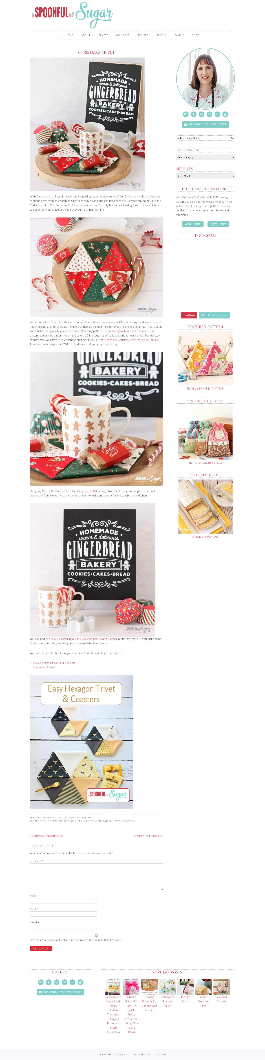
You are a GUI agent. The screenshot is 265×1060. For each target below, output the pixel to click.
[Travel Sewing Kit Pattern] (205, 358)
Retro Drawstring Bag (205, 462)
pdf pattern (105, 821)
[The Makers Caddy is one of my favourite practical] (190, 275)
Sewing (51, 818)
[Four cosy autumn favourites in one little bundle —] (220, 297)
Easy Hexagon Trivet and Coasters (54, 663)
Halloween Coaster (45, 667)
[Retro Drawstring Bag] (205, 432)
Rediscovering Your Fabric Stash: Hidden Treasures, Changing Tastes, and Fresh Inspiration (113, 1015)
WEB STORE (193, 224)
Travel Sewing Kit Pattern (205, 388)
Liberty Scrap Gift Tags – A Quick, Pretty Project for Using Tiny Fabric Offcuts (131, 1015)
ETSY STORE (218, 224)
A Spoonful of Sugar (91, 15)
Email (34, 909)
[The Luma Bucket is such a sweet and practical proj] (190, 252)
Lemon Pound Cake (205, 536)
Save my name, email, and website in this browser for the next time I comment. (76, 940)
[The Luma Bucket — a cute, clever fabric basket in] (220, 273)
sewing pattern (125, 821)
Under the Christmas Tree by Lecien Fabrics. (131, 340)
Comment (36, 861)
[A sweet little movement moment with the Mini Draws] (190, 297)
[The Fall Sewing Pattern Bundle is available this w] (220, 250)
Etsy (80, 821)
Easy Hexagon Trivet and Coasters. (127, 331)
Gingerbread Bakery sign (92, 491)
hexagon (90, 821)
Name (34, 896)
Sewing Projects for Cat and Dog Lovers (149, 1004)
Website (34, 922)
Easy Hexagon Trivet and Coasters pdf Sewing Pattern (83, 639)
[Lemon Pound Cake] (205, 507)
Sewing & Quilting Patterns (76, 818)
